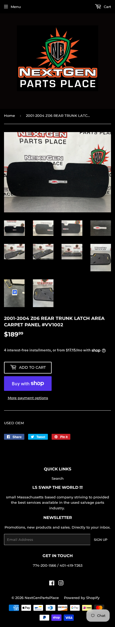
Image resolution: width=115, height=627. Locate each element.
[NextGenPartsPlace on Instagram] (61, 584)
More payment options (28, 398)
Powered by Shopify (81, 598)
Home (9, 115)
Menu (16, 7)
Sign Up (101, 540)
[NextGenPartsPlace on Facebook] (52, 584)
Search (58, 478)
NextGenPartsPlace (42, 598)
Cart (107, 7)
